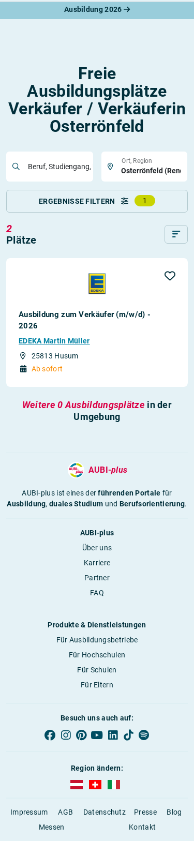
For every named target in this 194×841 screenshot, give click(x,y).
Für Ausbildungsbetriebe (97, 640)
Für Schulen (96, 670)
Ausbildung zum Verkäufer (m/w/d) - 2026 (85, 320)
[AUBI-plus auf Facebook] (50, 735)
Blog (174, 812)
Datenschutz (104, 812)
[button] (170, 276)
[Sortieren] (176, 234)
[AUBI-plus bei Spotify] (144, 735)
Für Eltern (97, 685)
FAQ (97, 593)
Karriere (97, 563)
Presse (145, 812)
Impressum (29, 812)
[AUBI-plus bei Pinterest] (81, 735)
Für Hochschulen (97, 655)
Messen (52, 827)
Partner (97, 578)
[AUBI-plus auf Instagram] (65, 735)
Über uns (97, 548)
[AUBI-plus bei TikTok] (128, 735)
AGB (65, 812)
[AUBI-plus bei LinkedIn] (113, 735)
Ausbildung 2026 (94, 9)
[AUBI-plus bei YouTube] (96, 735)
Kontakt (142, 827)
